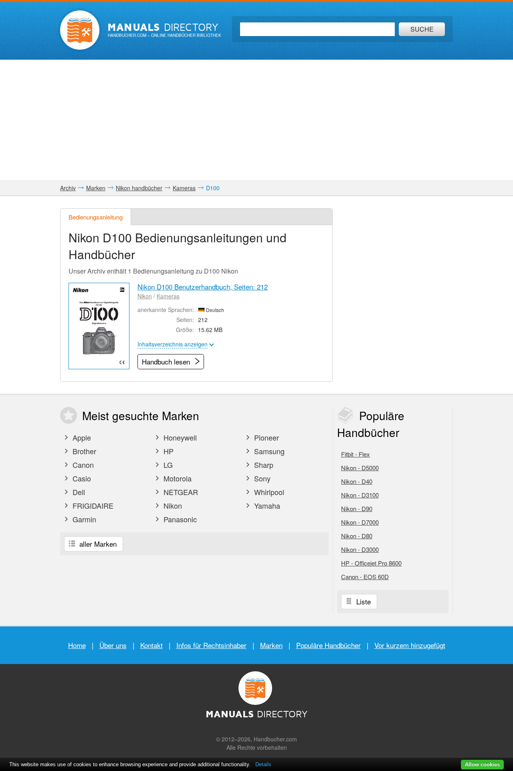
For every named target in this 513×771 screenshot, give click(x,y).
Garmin (83, 519)
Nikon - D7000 (360, 522)
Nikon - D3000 (360, 549)
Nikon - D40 (356, 481)
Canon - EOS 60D (365, 576)
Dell (78, 492)
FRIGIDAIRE (92, 505)
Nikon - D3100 (360, 495)
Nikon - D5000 (360, 467)
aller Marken (97, 544)
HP (168, 451)
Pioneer (265, 437)
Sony (261, 478)
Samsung (268, 451)
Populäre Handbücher (328, 645)
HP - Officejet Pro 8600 (371, 563)
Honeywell (179, 437)
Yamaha (266, 505)
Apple (81, 437)
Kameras (168, 296)
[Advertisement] (256, 120)
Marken (271, 645)
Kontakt (151, 645)
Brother (83, 451)
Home (77, 645)
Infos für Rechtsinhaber (211, 645)
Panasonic (179, 519)
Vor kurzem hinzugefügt (409, 645)
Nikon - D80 (356, 535)
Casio (81, 478)
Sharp (262, 464)
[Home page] (80, 30)
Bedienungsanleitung (96, 217)
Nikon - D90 (356, 508)
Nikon (144, 296)
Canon (82, 464)
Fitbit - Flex (355, 454)
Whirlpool (268, 492)
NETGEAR (180, 492)
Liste (362, 601)
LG (167, 464)
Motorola (177, 478)
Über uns (113, 645)
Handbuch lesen (167, 361)
